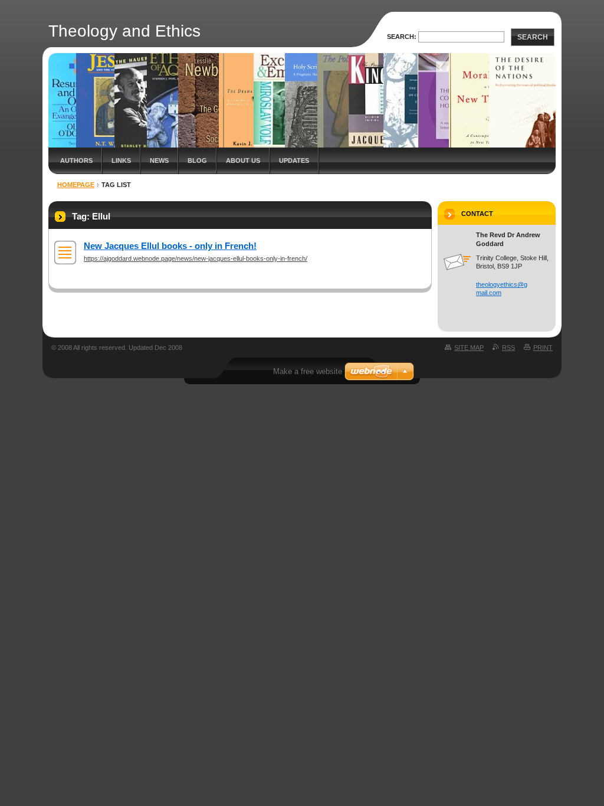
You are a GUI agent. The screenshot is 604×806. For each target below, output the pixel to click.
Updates (294, 160)
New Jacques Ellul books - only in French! (170, 246)
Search (532, 37)
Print (543, 347)
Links (121, 160)
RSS (508, 347)
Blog (197, 160)
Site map (469, 347)
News (159, 160)
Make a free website (307, 371)
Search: (401, 36)
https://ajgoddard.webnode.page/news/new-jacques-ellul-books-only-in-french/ (195, 258)
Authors (76, 160)
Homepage (75, 184)
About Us (243, 160)
